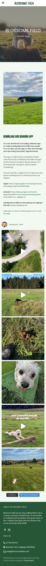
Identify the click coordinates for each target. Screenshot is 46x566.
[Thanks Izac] (23, 251)
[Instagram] (9, 530)
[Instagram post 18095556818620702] (23, 426)
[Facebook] (5, 530)
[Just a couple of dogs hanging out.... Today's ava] (23, 470)
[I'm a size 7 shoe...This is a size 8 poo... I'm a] (23, 338)
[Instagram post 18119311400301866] (23, 295)
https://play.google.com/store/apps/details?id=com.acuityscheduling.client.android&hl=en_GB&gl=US (22, 194)
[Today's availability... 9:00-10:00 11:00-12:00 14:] (23, 382)
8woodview (29, 560)
